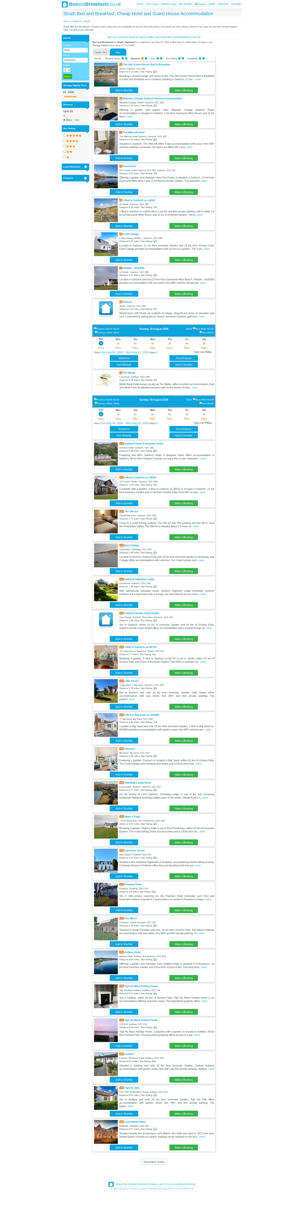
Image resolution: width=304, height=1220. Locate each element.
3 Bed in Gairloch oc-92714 (140, 647)
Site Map (236, 4)
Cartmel (129, 1054)
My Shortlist (185, 4)
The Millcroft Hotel (134, 132)
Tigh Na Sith (131, 1088)
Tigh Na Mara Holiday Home (141, 986)
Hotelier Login (169, 4)
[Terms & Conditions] (174, 1184)
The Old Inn (131, 511)
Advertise (223, 4)
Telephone (124, 358)
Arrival (66, 55)
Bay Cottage (131, 545)
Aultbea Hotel (132, 952)
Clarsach (129, 748)
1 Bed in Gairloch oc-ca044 (139, 200)
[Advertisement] (228, 82)
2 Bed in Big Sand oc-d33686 (141, 715)
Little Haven (131, 681)
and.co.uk (95, 4)
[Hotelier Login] (156, 1184)
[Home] (119, 1184)
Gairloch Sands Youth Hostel (141, 613)
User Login (152, 4)
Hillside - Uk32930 (133, 268)
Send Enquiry (183, 358)
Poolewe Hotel (133, 884)
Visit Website (124, 364)
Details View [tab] (101, 52)
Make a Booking (184, 90)
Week (116, 332)
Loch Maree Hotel (134, 1121)
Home (140, 4)
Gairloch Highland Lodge (139, 579)
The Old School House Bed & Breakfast (146, 64)
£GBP (212, 4)
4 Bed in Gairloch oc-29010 (140, 477)
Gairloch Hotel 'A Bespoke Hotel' (143, 443)
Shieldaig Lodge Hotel (137, 782)
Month (116, 329)
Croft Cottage (131, 234)
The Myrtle (129, 372)
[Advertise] (142, 1184)
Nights (66, 65)
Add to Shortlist (124, 90)
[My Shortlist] (130, 1184)
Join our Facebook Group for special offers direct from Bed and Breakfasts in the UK (154, 37)
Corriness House (134, 850)
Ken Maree (130, 918)
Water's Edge (132, 816)
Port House (129, 166)
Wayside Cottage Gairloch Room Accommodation (152, 98)
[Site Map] (191, 1184)
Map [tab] (118, 52)
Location (67, 45)
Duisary (127, 302)
